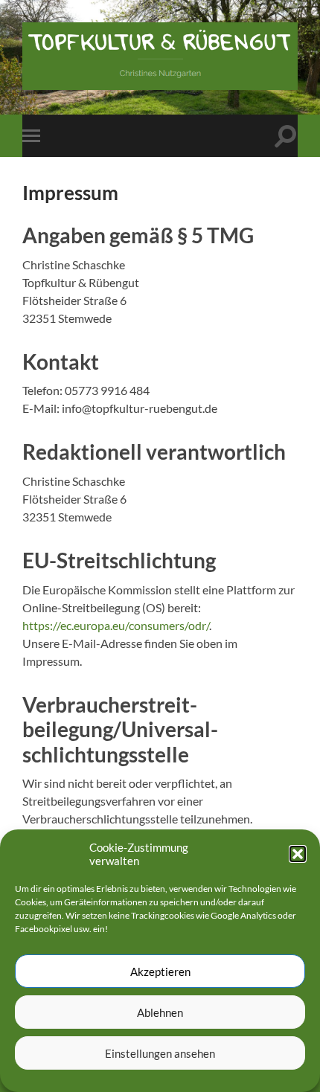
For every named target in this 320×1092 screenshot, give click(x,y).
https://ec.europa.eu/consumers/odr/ (115, 625)
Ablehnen (160, 1012)
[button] (297, 854)
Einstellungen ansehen (160, 1053)
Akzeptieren (160, 971)
